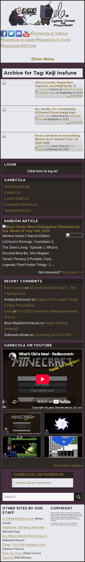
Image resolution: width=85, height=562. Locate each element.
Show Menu (42, 59)
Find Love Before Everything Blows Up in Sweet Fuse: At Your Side (57, 139)
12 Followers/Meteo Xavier (18, 518)
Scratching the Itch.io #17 (52, 335)
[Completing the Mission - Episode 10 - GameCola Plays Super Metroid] (63, 423)
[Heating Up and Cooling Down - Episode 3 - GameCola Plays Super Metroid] (21, 447)
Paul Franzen (14, 288)
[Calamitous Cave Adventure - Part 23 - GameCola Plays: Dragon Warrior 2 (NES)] (63, 447)
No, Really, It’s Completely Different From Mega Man (55, 111)
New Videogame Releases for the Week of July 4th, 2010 (41, 229)
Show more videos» (68, 465)
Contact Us (12, 192)
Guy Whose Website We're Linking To (24, 535)
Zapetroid (7, 557)
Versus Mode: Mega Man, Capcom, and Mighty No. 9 (55, 84)
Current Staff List (16, 198)
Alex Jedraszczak (72, 525)
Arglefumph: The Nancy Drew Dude (23, 527)
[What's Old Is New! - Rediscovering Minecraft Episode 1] (21, 423)
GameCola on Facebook (38, 474)
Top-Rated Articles (17, 210)
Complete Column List (20, 204)
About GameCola (17, 186)
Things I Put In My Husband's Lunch (24, 544)
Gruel (8, 311)
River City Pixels (12, 553)
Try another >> (72, 272)
